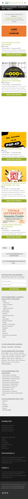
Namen (10, 461)
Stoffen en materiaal (8, 308)
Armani (8, 362)
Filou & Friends (11, 360)
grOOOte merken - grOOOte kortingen (11, 80)
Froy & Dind (16, 362)
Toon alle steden (6, 410)
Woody (4, 356)
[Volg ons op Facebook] (3, 493)
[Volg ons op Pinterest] (7, 493)
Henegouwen (5, 461)
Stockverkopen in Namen (8, 387)
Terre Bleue (11, 354)
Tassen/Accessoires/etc (8, 315)
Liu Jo (11, 353)
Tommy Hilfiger (5, 353)
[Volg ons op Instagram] (5, 493)
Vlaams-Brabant (10, 459)
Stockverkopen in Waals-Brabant (10, 384)
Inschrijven (14, 289)
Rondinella (18, 356)
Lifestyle (4, 322)
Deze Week (10, 347)
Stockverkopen (12, 399)
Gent (3, 402)
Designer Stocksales (7, 320)
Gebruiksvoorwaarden (7, 444)
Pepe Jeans (22, 360)
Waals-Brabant (18, 459)
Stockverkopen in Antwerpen (9, 375)
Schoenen (4, 313)
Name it (13, 358)
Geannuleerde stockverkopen (9, 335)
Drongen (4, 408)
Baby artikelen (5, 311)
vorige (5, 248)
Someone (16, 353)
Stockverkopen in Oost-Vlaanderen (11, 376)
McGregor (4, 360)
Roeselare (4, 404)
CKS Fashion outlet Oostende (11, 44)
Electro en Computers (7, 326)
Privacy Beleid (5, 442)
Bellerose (4, 358)
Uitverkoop (5, 333)
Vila (11, 362)
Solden (4, 337)
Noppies (24, 354)
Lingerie (5, 306)
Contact (3, 439)
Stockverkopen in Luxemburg (9, 391)
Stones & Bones (10, 356)
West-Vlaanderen (20, 457)
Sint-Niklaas (5, 406)
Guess (3, 354)
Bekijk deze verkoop (14, 55)
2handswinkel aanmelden (8, 429)
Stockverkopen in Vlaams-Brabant (10, 382)
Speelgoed (5, 328)
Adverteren (4, 441)
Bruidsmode (6, 310)
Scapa (23, 356)
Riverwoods (18, 354)
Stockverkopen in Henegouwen (10, 385)
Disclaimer (4, 446)
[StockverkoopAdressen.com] (14, 2)
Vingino (3, 362)
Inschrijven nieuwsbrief (7, 430)
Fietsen (4, 331)
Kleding (4, 301)
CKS (7, 354)
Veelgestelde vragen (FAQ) (8, 437)
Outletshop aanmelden (7, 427)
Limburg (4, 459)
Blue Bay (21, 353)
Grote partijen (5, 319)
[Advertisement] (14, 116)
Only (17, 360)
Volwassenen (6, 302)
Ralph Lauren (19, 358)
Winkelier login (5, 448)
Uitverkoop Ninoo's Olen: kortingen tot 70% (14, 184)
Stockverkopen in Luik (7, 389)
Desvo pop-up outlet (12, 149)
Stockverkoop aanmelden (8, 425)
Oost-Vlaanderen (11, 457)
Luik (14, 461)
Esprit (8, 358)
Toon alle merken (6, 363)
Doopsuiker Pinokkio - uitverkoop (12, 226)
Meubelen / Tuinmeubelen (8, 324)
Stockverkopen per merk (13, 351)
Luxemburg (18, 461)
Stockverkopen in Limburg (8, 380)
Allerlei (4, 317)
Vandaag (4, 347)
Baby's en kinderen (8, 304)
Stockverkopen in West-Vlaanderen (11, 378)
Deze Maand (17, 347)
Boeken (4, 329)
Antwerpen (5, 401)
